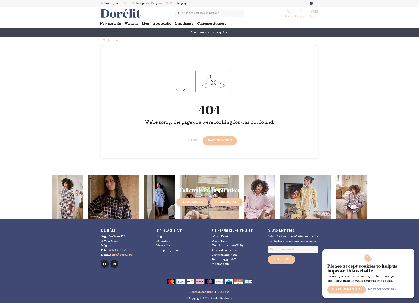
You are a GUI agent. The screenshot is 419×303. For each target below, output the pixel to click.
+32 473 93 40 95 (116, 250)
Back (192, 140)
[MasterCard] (171, 281)
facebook (194, 202)
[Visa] (180, 281)
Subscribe (281, 259)
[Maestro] (209, 281)
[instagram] (114, 264)
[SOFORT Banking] (200, 281)
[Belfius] (219, 281)
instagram (228, 202)
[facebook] (105, 264)
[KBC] (229, 281)
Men (145, 24)
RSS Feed (223, 292)
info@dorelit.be (122, 255)
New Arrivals (110, 24)
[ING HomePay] (238, 281)
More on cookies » (382, 290)
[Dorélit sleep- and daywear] (121, 13)
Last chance (184, 24)
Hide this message (346, 289)
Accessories (162, 24)
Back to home (220, 140)
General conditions (201, 292)
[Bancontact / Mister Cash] (190, 281)
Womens (131, 24)
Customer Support (211, 24)
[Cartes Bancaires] (248, 281)
